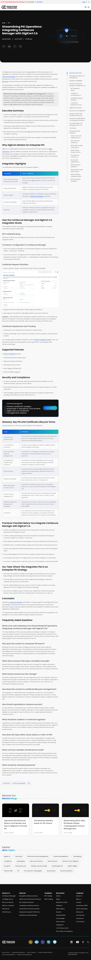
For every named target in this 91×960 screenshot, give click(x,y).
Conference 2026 (81, 905)
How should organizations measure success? (76, 161)
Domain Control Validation (70, 861)
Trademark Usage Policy (18, 952)
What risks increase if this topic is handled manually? (77, 146)
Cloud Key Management (60, 856)
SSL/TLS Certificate (9, 354)
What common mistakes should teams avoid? (76, 175)
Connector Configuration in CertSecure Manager (76, 94)
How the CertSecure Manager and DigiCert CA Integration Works (77, 85)
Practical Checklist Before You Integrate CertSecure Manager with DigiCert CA (77, 119)
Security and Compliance (77, 111)
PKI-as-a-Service (7, 902)
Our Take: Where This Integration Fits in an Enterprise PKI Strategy (76, 124)
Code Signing (77, 856)
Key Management (57, 866)
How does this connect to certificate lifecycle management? (77, 156)
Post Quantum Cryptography (33, 871)
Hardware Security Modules (28, 915)
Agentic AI (7, 856)
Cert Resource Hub (62, 928)
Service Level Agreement (8, 954)
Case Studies (60, 918)
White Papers (60, 909)
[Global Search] (85, 7)
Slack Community (81, 909)
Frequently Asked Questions (74, 132)
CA (51, 255)
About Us (79, 896)
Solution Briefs (60, 915)
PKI (9, 23)
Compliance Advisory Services (29, 905)
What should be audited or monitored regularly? (76, 166)
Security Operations (66, 871)
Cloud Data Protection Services (29, 909)
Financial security (20, 866)
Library (58, 896)
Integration (59, 925)
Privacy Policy (5, 952)
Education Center (61, 902)
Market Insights (72, 866)
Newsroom (79, 912)
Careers (78, 902)
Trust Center (80, 922)
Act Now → (40, 2)
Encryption (7, 866)
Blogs (3, 23)
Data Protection (52, 861)
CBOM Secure (6, 912)
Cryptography (20, 861)
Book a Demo (50, 408)
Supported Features (75, 108)
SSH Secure (5, 909)
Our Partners (80, 915)
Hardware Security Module (39, 866)
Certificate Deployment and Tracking (76, 104)
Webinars (59, 905)
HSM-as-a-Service (8, 905)
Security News (51, 871)
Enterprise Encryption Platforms (29, 912)
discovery (5, 81)
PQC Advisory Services (26, 902)
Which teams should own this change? (75, 151)
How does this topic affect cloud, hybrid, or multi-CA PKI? (77, 170)
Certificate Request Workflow (77, 99)
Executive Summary (75, 73)
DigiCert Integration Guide (43, 340)
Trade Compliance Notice (45, 952)
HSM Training (48, 899)
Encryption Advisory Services (28, 896)
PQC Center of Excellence (64, 931)
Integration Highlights (75, 81)
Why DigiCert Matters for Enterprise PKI (77, 77)
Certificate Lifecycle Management (37, 856)
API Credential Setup (75, 89)
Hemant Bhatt (6, 39)
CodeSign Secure (7, 899)
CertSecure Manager (8, 76)
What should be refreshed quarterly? (76, 180)
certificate (6, 783)
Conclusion (72, 128)
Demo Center (60, 922)
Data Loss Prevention (36, 861)
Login (83, 2)
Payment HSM (8, 871)
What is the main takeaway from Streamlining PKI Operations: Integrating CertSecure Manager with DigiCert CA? (76, 137)
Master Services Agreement (24, 954)
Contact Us (80, 918)
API (33, 180)
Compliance (8, 861)
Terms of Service (31, 952)
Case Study (18, 856)
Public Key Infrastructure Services (30, 899)
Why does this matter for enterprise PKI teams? (75, 142)
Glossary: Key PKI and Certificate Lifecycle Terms (75, 114)
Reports (58, 912)
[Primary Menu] (88, 7)
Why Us (78, 899)
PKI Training (48, 896)
